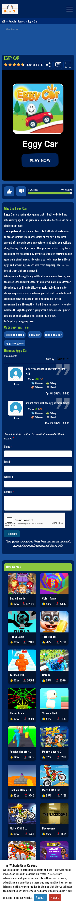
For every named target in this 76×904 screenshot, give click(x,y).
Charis (16, 384)
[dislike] (21, 191)
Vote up (53, 383)
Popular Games (17, 21)
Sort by (50, 359)
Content (9, 491)
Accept (40, 897)
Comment (39, 383)
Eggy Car (34, 334)
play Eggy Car (53, 334)
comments (10, 356)
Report (53, 387)
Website (8, 476)
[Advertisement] (38, 40)
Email (8, 461)
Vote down (39, 387)
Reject (55, 897)
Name (8, 446)
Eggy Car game (15, 343)
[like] (9, 191)
